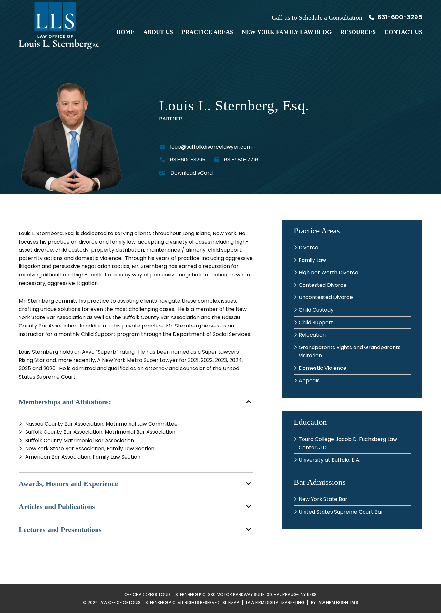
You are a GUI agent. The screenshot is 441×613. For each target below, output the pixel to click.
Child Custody (316, 310)
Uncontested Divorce (326, 297)
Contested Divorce (323, 285)
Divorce (308, 247)
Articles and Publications (57, 507)
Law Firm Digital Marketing (275, 602)
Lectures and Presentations (60, 529)
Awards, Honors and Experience (68, 484)
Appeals (309, 380)
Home (125, 32)
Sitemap (230, 602)
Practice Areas (207, 32)
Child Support (316, 322)
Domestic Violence (322, 368)
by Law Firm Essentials (334, 602)
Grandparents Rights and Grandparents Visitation (350, 351)
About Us (158, 32)
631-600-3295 (399, 17)
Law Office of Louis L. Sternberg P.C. (138, 602)
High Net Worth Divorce (328, 272)
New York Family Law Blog (287, 32)
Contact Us (403, 32)
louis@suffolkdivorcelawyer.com (211, 147)
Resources (358, 32)
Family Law (312, 260)
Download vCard (191, 173)
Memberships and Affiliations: (65, 402)
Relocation (312, 334)
